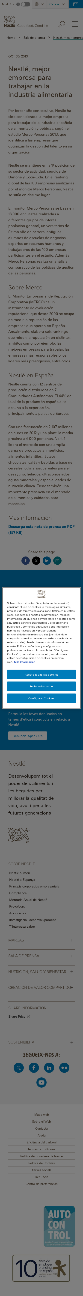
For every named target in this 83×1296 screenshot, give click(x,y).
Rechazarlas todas (42, 686)
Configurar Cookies (41, 698)
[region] (41, 648)
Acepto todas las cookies (42, 674)
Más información (24, 662)
